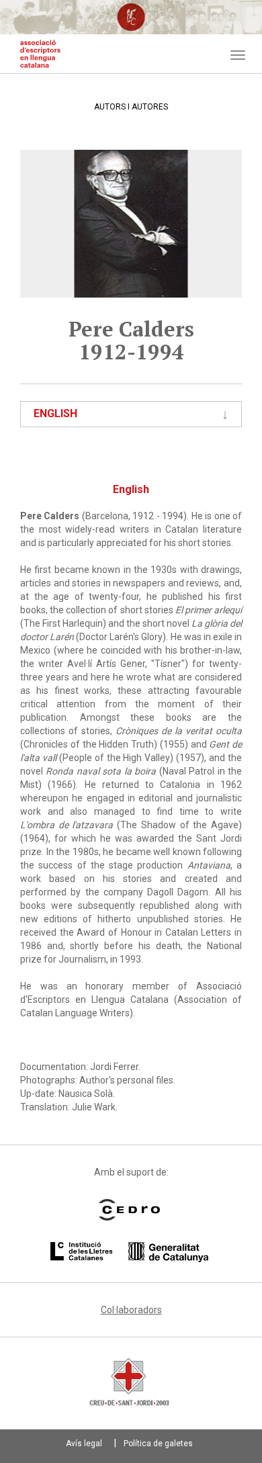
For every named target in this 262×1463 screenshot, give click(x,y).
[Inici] (40, 54)
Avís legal (84, 1443)
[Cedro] (129, 1210)
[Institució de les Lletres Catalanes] (129, 1252)
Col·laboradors (131, 1309)
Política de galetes (158, 1443)
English (55, 413)
